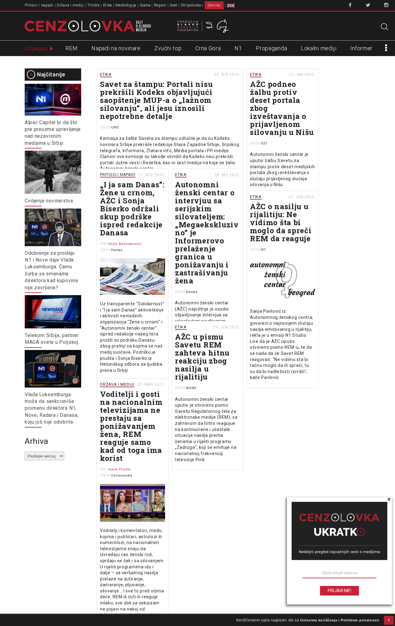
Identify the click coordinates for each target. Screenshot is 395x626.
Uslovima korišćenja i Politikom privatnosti (339, 620)
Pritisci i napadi (39, 5)
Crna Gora (208, 48)
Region (160, 5)
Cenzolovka (121, 476)
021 (264, 143)
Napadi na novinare (116, 48)
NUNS (191, 388)
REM (71, 48)
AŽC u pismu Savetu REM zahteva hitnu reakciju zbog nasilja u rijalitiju (202, 357)
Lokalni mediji (319, 48)
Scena (145, 5)
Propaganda (271, 48)
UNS (115, 127)
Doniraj (214, 5)
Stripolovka (191, 5)
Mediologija (125, 5)
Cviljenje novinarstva (49, 201)
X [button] (389, 620)
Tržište (93, 5)
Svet (173, 5)
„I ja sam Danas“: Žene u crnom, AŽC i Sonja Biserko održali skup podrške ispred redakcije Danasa (132, 209)
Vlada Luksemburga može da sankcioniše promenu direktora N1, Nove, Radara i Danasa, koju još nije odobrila (51, 408)
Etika (107, 5)
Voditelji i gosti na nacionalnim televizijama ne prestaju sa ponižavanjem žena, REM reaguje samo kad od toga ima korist (131, 426)
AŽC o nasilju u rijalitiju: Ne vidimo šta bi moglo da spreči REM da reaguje (281, 222)
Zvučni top (167, 48)
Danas (117, 250)
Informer (361, 48)
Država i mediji (70, 5)
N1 (238, 48)
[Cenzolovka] (88, 25)
